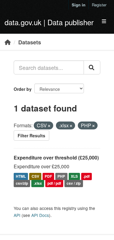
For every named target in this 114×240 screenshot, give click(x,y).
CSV (35, 176)
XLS (74, 176)
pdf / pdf (54, 183)
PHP (61, 176)
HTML (21, 176)
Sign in (78, 5)
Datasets (29, 42)
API (17, 215)
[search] (92, 67)
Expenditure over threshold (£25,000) (56, 157)
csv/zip (22, 183)
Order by (23, 89)
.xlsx (38, 183)
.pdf (86, 176)
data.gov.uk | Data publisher (49, 22)
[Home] (8, 42)
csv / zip (74, 183)
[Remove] (49, 125)
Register (99, 5)
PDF (48, 176)
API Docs (40, 215)
